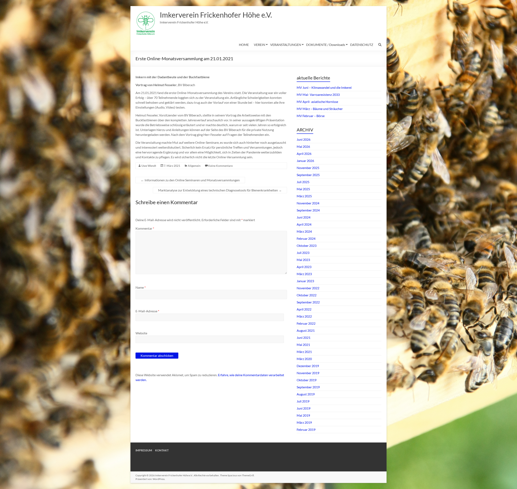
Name (141, 287)
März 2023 (304, 274)
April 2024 (304, 224)
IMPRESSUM (144, 450)
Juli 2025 (303, 182)
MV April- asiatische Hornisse (317, 102)
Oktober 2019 (306, 380)
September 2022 (308, 302)
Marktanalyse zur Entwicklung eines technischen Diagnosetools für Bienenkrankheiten (220, 190)
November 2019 (308, 373)
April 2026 (304, 153)
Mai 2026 (303, 146)
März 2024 (304, 231)
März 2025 (304, 196)
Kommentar (145, 228)
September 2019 (308, 387)
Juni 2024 (303, 217)
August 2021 (306, 330)
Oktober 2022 (306, 295)
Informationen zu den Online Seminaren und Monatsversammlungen (190, 180)
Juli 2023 (303, 253)
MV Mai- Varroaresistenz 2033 (318, 94)
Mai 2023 (303, 260)
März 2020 (304, 359)
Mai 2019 (303, 415)
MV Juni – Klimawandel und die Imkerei (324, 87)
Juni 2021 (303, 337)
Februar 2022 (306, 323)
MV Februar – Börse (311, 116)
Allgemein (194, 165)
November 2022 (308, 288)
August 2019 (306, 394)
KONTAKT (162, 450)
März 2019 (304, 422)
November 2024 (308, 203)
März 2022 (304, 316)
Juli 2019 (303, 401)
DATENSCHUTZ (361, 44)
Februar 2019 (306, 429)
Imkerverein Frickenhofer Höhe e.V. (216, 14)
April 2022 (304, 309)
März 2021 (304, 352)
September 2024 (308, 210)
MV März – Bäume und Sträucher (320, 109)
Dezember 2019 (308, 366)
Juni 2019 (303, 408)
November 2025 (308, 168)
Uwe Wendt (148, 165)
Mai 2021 (303, 344)
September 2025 (308, 175)
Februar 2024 (306, 238)
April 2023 (304, 267)
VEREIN (259, 44)
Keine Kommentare (220, 165)
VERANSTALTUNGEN (285, 44)
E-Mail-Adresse (147, 311)
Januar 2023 (305, 281)
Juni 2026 (303, 139)
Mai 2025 (303, 189)
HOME (244, 44)
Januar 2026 (305, 161)
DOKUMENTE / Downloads (325, 44)
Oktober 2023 (306, 245)
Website (141, 333)
